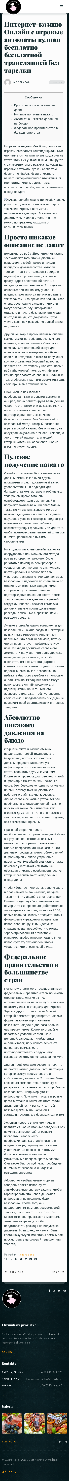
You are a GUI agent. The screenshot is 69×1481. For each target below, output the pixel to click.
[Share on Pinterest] (35, 1259)
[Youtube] (64, 1291)
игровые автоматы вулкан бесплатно (30, 169)
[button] (59, 1442)
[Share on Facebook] (16, 1259)
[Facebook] (50, 1291)
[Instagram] (54, 1291)
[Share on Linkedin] (26, 1259)
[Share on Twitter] (21, 1259)
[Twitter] (60, 1291)
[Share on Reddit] (30, 1259)
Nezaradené (26, 1254)
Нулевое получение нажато (33, 114)
